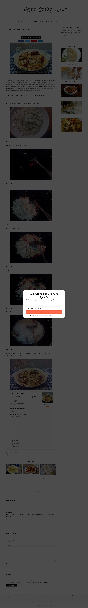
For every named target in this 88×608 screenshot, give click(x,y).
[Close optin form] (63, 292)
